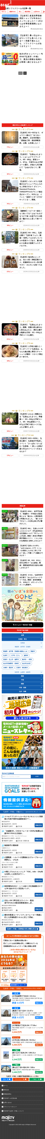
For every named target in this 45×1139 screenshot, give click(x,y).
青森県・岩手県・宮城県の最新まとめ (15, 651)
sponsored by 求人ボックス (33, 812)
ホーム (6, 1085)
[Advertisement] (22, 100)
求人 (20, 11)
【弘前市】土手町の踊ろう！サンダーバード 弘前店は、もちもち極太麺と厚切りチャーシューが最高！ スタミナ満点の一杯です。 (31, 351)
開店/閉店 (27, 11)
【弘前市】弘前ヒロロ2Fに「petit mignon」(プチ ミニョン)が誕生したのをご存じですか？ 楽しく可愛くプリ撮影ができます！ (31, 550)
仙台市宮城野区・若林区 (11, 663)
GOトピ (4, 11)
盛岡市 (26, 655)
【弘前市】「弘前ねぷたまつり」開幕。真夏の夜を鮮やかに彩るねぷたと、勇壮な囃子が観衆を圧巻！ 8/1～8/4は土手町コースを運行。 (30, 330)
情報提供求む (8, 1094)
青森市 (33, 651)
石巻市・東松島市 (22, 667)
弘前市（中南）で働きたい (13, 812)
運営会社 (6, 1090)
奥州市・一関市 (27, 659)
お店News (37, 11)
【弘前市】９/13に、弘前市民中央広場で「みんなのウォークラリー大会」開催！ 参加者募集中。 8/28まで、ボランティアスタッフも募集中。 (31, 580)
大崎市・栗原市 (8, 667)
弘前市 (5, 655)
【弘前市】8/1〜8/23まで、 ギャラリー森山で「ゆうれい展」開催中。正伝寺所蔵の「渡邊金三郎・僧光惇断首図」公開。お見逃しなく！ (31, 138)
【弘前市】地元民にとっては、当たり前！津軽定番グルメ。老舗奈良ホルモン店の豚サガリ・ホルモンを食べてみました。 (30, 262)
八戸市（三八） (16, 655)
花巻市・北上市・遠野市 (11, 659)
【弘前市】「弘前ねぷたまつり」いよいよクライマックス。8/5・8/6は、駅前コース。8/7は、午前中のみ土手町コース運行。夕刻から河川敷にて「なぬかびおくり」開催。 (31, 162)
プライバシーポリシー (10, 1107)
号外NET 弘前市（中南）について (14, 1111)
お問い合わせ (8, 1102)
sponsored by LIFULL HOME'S (33, 988)
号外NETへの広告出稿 (10, 1098)
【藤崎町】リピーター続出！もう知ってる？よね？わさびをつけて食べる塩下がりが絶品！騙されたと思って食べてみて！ (30, 216)
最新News (13, 11)
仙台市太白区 (26, 663)
